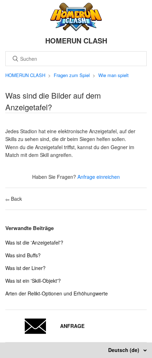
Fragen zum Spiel (72, 75)
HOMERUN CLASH (25, 75)
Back (16, 198)
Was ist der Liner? (25, 267)
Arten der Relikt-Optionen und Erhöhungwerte (56, 293)
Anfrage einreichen (98, 176)
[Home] (76, 29)
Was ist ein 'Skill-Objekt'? (33, 280)
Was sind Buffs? (23, 255)
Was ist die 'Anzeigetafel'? (34, 242)
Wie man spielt (113, 75)
